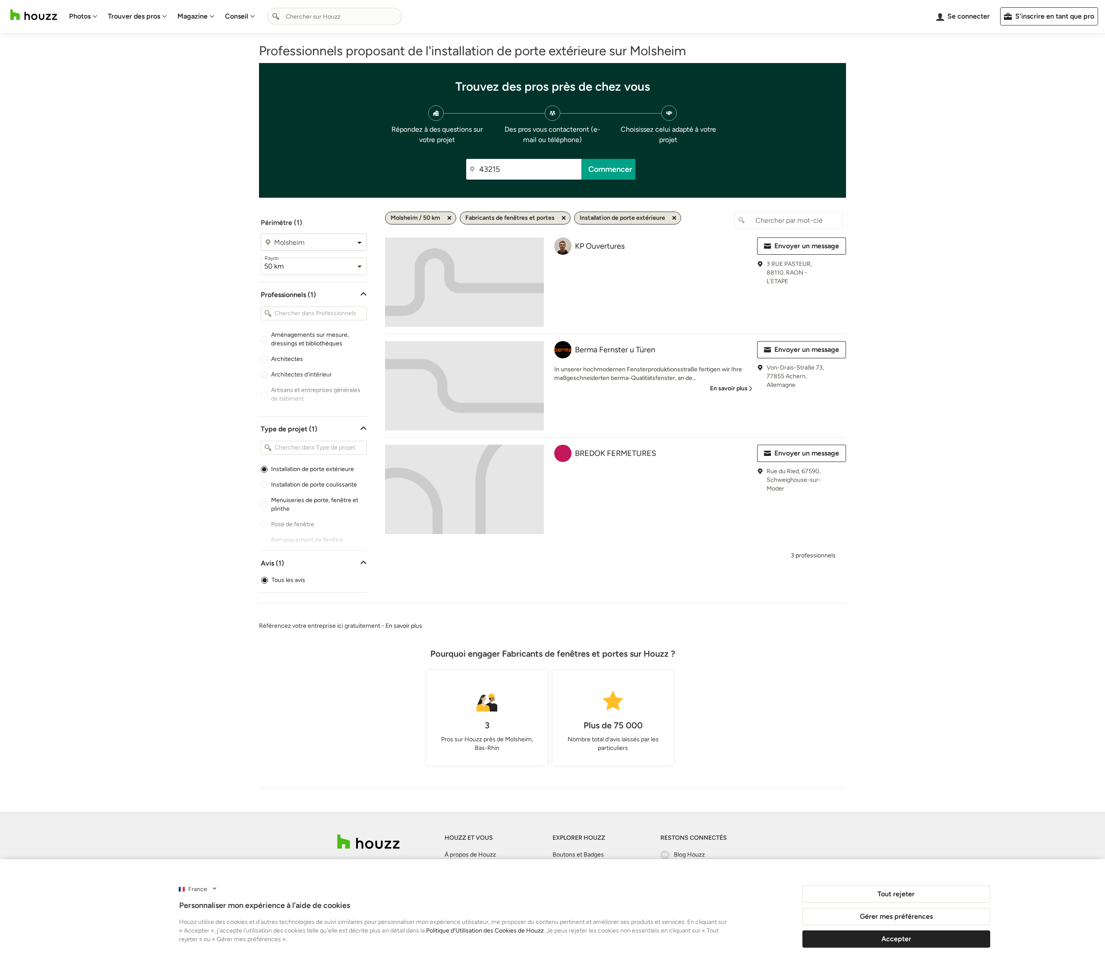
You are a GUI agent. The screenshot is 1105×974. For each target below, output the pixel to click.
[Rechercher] (275, 16)
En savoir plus (403, 625)
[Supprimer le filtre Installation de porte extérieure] (674, 218)
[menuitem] (83, 16)
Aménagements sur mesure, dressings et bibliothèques (310, 339)
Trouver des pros (134, 16)
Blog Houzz (689, 854)
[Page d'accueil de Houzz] (368, 842)
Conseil (236, 16)
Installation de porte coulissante (314, 484)
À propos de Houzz (470, 854)
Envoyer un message (806, 246)
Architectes (287, 359)
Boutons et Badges (578, 854)
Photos (80, 16)
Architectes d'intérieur (301, 374)
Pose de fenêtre (292, 524)
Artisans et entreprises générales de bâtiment (315, 394)
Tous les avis (288, 580)
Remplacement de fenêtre (307, 540)
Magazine (192, 16)
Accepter (896, 939)
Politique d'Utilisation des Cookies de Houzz (485, 930)
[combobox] (334, 16)
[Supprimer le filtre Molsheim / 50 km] (449, 218)
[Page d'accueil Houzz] (33, 15)
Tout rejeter (896, 894)
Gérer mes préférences (896, 916)
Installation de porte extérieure (312, 469)
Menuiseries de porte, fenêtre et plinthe (314, 504)
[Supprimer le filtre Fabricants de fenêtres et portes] (564, 218)
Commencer (610, 169)
